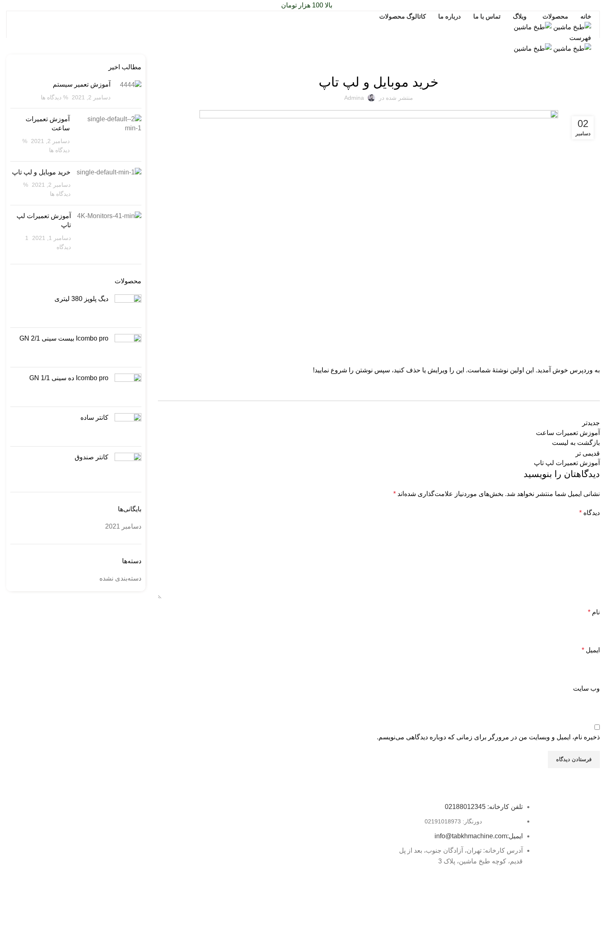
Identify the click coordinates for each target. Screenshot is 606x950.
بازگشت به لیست (576, 442)
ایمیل (591, 650)
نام (594, 612)
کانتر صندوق (91, 457)
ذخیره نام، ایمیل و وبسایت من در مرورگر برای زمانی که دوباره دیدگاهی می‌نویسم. (488, 737)
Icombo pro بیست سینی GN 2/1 (63, 338)
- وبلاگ (213, 850)
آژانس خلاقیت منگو (272, 907)
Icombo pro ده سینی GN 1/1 (68, 377)
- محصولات (208, 836)
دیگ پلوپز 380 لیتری (81, 298)
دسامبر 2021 (123, 526)
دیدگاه (589, 512)
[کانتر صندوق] (128, 466)
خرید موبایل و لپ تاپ (41, 172)
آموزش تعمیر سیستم (81, 84)
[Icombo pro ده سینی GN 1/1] (128, 387)
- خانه (215, 822)
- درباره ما (209, 864)
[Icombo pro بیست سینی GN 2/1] (128, 347)
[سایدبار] (595, 939)
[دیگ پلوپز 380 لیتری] (128, 307)
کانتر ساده (94, 417)
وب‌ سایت (586, 688)
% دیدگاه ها (54, 97)
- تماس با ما (207, 879)
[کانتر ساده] (128, 426)
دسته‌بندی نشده (379, 59)
